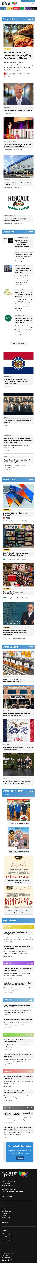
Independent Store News (9, 215)
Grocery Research (8, 435)
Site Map (4, 1231)
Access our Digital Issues (8, 1240)
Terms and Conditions (7, 1257)
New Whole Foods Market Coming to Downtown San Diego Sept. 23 (23, 320)
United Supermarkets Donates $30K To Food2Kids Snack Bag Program (15, 1091)
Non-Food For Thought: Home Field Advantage (13, 593)
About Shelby (5, 1205)
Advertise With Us (6, 1211)
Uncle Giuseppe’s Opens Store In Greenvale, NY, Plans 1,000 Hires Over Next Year (18, 984)
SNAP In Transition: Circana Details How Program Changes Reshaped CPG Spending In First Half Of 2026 (18, 440)
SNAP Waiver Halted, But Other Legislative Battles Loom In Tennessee (17, 681)
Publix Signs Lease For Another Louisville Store (18, 1019)
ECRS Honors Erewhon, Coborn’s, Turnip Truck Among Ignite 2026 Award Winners (17, 145)
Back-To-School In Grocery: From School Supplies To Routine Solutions (16, 554)
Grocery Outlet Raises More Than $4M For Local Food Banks (23, 271)
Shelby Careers (6, 1209)
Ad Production (6, 1217)
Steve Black (8, 113)
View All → (31, 19)
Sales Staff (4, 1213)
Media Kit (4, 1215)
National (5, 778)
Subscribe (20, 1158)
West (22, 8)
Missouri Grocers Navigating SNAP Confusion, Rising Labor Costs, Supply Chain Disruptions (16, 381)
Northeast (27, 8)
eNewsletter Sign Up (7, 1237)
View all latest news (18, 343)
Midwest (10, 8)
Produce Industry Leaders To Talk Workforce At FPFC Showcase (23, 294)
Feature (5, 417)
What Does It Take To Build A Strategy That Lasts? (15, 514)
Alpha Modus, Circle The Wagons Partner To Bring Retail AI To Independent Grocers (22, 244)
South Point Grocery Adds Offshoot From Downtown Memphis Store (16, 715)
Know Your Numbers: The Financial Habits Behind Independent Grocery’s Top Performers (15, 633)
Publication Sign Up (7, 1234)
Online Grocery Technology (10, 141)
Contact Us (5, 1243)
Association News (19, 289)
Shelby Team (8, 149)
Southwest (16, 8)
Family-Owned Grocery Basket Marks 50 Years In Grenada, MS (17, 461)
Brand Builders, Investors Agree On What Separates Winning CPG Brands (16, 782)
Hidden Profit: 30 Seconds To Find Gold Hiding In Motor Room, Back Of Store (18, 1114)
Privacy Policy (5, 1255)
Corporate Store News (20, 265)
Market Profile (7, 376)
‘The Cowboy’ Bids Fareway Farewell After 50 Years (18, 421)
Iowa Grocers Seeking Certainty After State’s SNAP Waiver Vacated (18, 748)
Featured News (7, 107)
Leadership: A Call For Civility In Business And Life (18, 110)
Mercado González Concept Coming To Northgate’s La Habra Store (15, 219)
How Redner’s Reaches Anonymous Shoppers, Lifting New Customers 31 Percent (17, 55)
